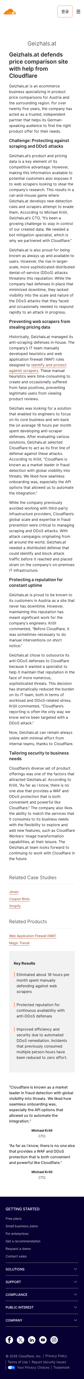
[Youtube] (43, 1340)
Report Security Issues (49, 1362)
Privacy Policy (56, 1356)
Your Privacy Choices (33, 1367)
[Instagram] (54, 1340)
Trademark (61, 1367)
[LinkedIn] (31, 1340)
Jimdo (13, 892)
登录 (65, 11)
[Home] (10, 11)
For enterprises (17, 1234)
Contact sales (16, 1256)
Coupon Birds (19, 899)
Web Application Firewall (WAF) (32, 936)
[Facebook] (9, 1340)
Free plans (14, 1218)
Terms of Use (18, 1362)
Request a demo (18, 1249)
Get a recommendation (23, 1241)
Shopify (15, 906)
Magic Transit (19, 943)
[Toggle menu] (78, 12)
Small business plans (22, 1226)
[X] (20, 1340)
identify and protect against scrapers (37, 368)
